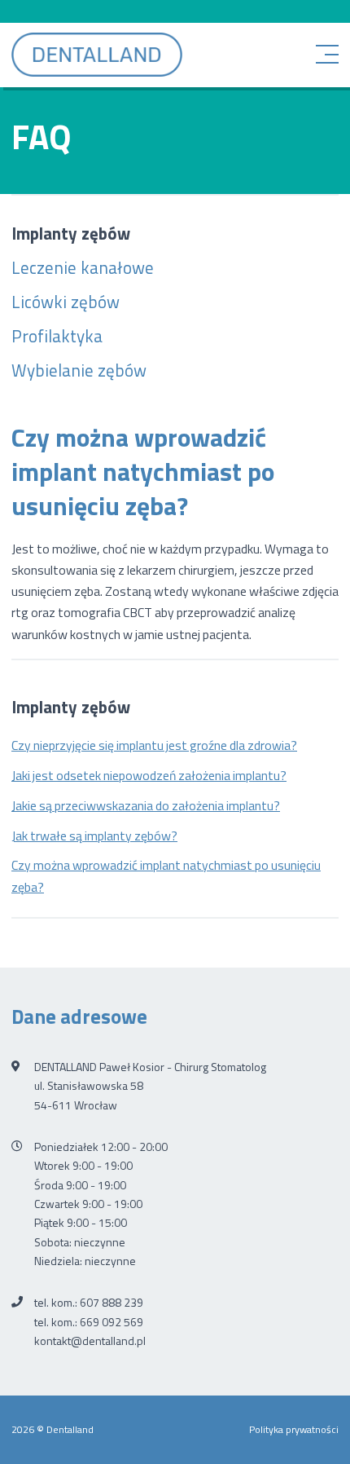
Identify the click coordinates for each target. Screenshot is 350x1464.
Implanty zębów (70, 233)
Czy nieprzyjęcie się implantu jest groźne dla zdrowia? (154, 745)
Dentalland (96, 55)
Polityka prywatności (294, 1429)
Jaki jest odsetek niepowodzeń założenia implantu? (149, 775)
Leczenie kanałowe (82, 267)
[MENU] (332, 54)
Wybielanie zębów (79, 370)
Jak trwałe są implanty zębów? (94, 835)
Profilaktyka (57, 336)
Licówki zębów (65, 302)
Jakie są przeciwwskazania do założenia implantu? (145, 805)
